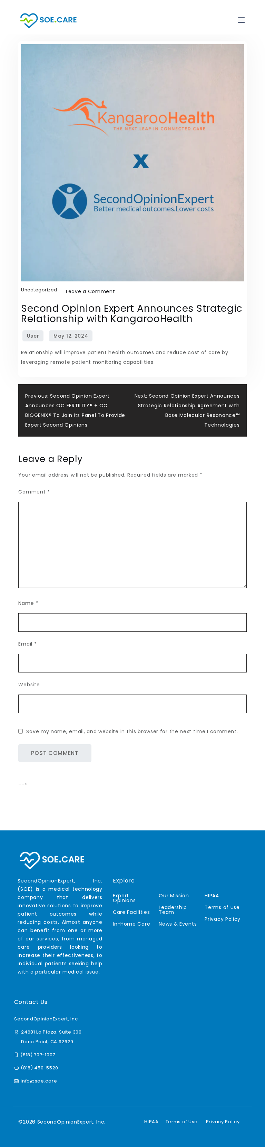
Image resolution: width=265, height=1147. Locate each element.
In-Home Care (131, 923)
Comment (34, 491)
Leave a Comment (90, 291)
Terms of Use (222, 907)
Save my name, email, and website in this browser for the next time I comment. (132, 731)
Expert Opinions (124, 898)
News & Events (178, 923)
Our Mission (174, 895)
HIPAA (212, 895)
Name (28, 603)
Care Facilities (131, 912)
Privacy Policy (223, 919)
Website (29, 684)
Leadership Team (173, 910)
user (33, 335)
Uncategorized (39, 290)
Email (27, 643)
